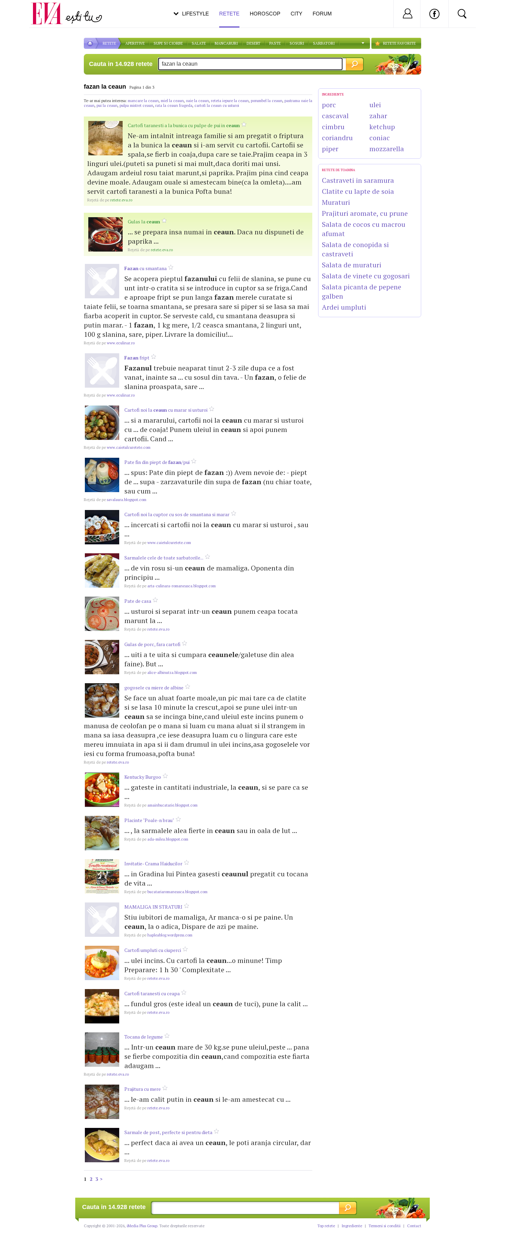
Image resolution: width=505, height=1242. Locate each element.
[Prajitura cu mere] (102, 1102)
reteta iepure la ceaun (230, 100)
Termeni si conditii (385, 1225)
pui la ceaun (107, 105)
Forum (322, 13)
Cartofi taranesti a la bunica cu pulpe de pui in (184, 125)
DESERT (253, 43)
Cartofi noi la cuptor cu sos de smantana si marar (176, 514)
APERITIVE (135, 43)
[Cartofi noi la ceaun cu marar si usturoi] (102, 423)
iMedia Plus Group (142, 1225)
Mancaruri (226, 43)
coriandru (337, 137)
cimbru (333, 126)
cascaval (335, 115)
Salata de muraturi (351, 264)
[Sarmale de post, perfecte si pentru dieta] (102, 1145)
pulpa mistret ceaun (136, 105)
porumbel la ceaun (266, 100)
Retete (229, 13)
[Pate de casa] (102, 614)
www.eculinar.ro (109, 343)
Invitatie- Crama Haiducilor (153, 863)
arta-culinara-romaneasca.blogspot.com (170, 586)
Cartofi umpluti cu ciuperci (152, 950)
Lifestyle (195, 13)
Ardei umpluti (344, 307)
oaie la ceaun (197, 100)
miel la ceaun (172, 100)
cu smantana (145, 268)
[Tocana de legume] (102, 1049)
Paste (275, 43)
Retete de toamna (338, 170)
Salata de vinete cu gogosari (366, 275)
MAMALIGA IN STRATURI (153, 906)
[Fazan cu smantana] (102, 281)
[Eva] (50, 8)
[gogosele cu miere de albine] (102, 700)
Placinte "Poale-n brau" (149, 820)
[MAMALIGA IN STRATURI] (102, 919)
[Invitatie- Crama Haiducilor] (102, 876)
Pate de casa (137, 601)
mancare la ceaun (143, 100)
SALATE (199, 43)
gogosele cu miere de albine (153, 687)
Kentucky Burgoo (142, 777)
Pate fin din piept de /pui (157, 462)
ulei (375, 104)
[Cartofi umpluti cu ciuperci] (102, 963)
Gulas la (144, 221)
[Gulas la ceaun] (105, 234)
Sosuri (297, 43)
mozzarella (386, 148)
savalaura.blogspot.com (115, 499)
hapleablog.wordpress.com (158, 935)
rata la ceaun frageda (173, 105)
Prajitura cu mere (142, 1089)
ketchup (382, 126)
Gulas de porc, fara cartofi (152, 644)
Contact (414, 1225)
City (296, 13)
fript (136, 357)
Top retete (326, 1225)
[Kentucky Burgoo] (102, 790)
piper (330, 148)
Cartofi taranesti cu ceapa (152, 993)
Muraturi (336, 202)
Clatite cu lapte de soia (358, 191)
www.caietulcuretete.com (117, 447)
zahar (378, 115)
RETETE (109, 43)
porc (329, 104)
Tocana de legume (143, 1036)
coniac (379, 137)
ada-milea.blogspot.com (156, 839)
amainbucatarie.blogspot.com (161, 805)
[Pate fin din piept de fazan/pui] (102, 475)
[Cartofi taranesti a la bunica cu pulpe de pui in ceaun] (105, 138)
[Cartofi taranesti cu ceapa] (102, 1006)
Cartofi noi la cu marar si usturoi (165, 410)
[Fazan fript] (102, 370)
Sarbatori (324, 43)
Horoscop (265, 13)
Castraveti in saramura (358, 180)
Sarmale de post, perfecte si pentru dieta (168, 1132)
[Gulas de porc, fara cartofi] (102, 657)
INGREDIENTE (333, 94)
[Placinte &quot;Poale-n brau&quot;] (102, 833)
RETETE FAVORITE (399, 43)
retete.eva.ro (109, 200)
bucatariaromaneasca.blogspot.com (165, 891)
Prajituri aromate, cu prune (365, 213)
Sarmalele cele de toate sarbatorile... (163, 557)
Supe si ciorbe (168, 43)
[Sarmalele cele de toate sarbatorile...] (102, 570)
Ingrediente (351, 1225)
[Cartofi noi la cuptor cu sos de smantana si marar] (102, 527)
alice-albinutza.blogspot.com (160, 672)
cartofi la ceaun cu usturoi (216, 105)
